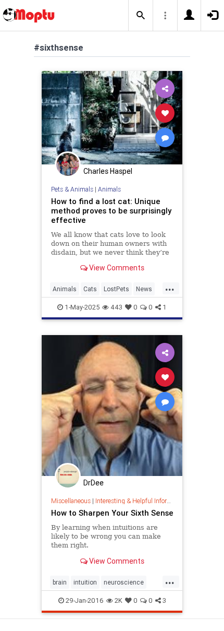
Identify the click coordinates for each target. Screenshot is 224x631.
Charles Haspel (107, 171)
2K (118, 600)
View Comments (116, 267)
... (170, 288)
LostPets (116, 289)
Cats (90, 289)
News (144, 289)
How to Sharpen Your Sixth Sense (112, 513)
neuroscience (124, 582)
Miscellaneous (71, 501)
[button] (140, 15)
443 (116, 307)
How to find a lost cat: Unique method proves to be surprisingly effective (111, 210)
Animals (109, 189)
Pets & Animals (72, 189)
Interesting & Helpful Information (140, 501)
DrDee (93, 482)
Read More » (112, 117)
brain (60, 582)
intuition (85, 582)
